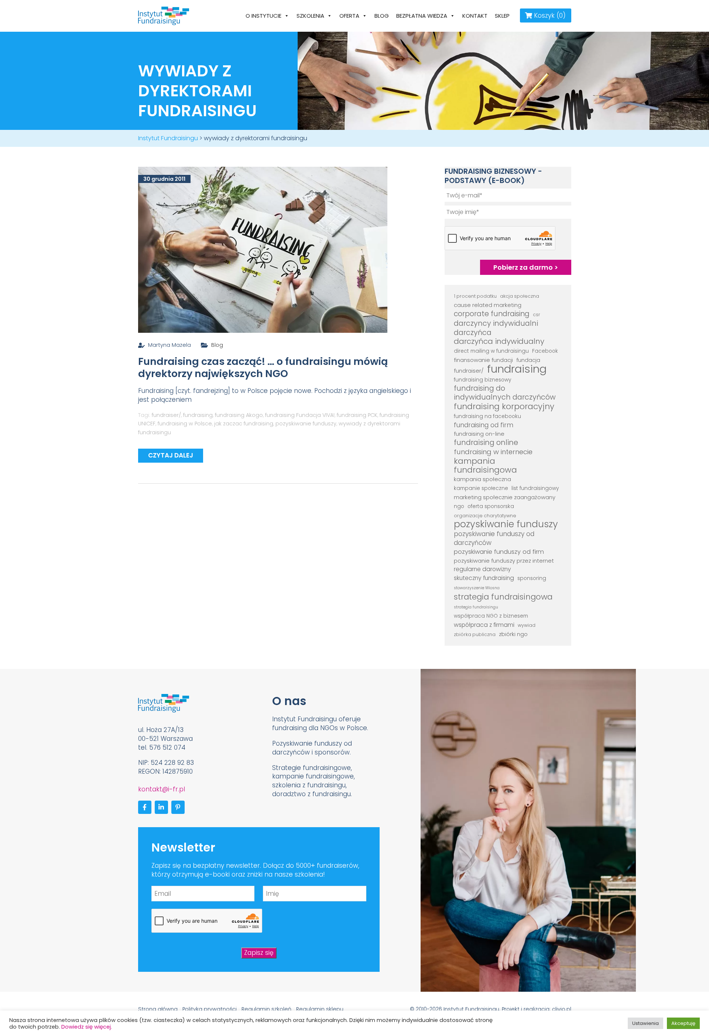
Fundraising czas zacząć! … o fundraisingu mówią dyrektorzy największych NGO (263, 368)
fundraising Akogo (239, 415)
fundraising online (486, 442)
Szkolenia (310, 16)
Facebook (545, 351)
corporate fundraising (492, 314)
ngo (459, 506)
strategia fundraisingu (476, 607)
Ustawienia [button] (645, 1023)
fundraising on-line (479, 434)
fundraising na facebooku (487, 416)
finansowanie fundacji (483, 360)
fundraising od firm (483, 425)
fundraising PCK (357, 415)
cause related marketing (487, 305)
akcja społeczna (519, 296)
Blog (381, 16)
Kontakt (474, 16)
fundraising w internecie (493, 452)
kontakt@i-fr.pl (161, 789)
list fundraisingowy (535, 488)
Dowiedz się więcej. (86, 1026)
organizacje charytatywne (485, 515)
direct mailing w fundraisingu (491, 351)
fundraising (198, 415)
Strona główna (158, 1009)
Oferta (349, 16)
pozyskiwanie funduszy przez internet (504, 560)
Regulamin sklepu (319, 1009)
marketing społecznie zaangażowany (504, 497)
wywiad (526, 625)
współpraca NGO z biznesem (491, 615)
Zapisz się (259, 952)
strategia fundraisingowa (503, 597)
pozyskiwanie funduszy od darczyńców (494, 538)
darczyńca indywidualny (499, 341)
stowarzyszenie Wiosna (477, 588)
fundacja (528, 360)
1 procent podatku (475, 296)
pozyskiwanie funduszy (305, 423)
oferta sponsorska (490, 506)
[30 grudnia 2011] (262, 249)
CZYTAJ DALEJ (170, 455)
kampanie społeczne (481, 488)
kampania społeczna (482, 479)
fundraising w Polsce (185, 423)
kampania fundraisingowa (485, 465)
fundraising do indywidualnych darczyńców (505, 393)
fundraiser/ (166, 415)
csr (536, 314)
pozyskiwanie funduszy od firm (499, 552)
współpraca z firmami (484, 625)
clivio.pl (561, 1009)
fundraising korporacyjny (504, 406)
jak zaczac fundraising (243, 423)
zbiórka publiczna (475, 634)
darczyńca (472, 332)
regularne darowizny (482, 569)
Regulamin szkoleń (266, 1009)
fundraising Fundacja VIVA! (300, 415)
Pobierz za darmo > (525, 267)
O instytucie (263, 16)
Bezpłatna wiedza (421, 16)
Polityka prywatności (209, 1009)
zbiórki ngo (513, 634)
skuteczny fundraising (484, 578)
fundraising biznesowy (482, 379)
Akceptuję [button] (683, 1023)
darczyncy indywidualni (496, 323)
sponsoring (531, 578)
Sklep (502, 16)
